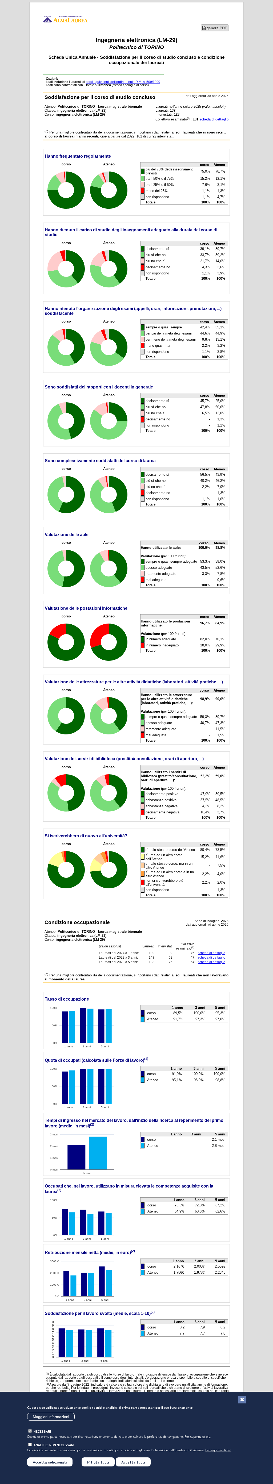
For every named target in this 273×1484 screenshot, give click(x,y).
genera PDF (216, 28)
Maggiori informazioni (51, 1417)
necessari (42, 1431)
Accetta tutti (133, 1462)
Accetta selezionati (50, 1462)
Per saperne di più (197, 1436)
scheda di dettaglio (213, 120)
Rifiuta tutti (98, 1462)
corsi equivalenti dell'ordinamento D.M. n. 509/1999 (123, 81)
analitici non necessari (54, 1445)
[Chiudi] (242, 1399)
